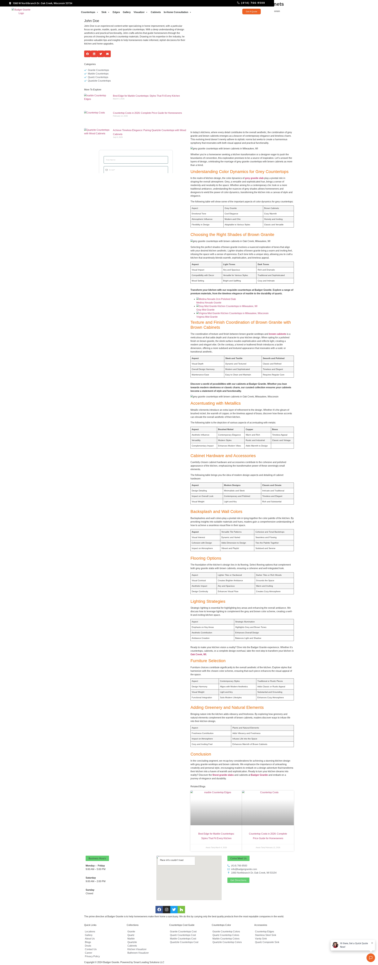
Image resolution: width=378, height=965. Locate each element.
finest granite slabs (223, 775)
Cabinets (156, 12)
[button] (87, 54)
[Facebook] (159, 909)
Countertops (88, 12)
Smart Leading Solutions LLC (148, 962)
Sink (103, 12)
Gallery (127, 12)
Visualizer (139, 12)
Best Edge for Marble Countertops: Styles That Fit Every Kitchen (146, 96)
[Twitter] (174, 909)
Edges (116, 12)
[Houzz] (181, 909)
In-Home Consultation (176, 12)
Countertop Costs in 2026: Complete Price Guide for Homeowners (147, 113)
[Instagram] (166, 909)
